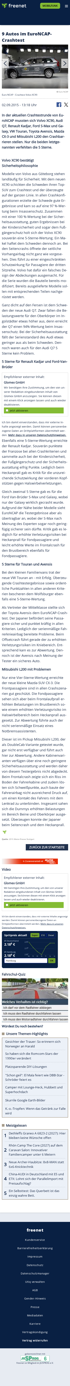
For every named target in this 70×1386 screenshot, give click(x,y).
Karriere (35, 1323)
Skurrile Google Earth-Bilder (25, 1100)
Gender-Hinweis (35, 1298)
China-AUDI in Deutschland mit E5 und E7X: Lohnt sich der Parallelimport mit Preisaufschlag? (36, 1178)
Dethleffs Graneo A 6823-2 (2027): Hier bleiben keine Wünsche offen (37, 1135)
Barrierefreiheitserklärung (35, 1248)
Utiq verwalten (35, 1282)
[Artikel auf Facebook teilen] (59, 104)
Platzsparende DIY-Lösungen (26, 1066)
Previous (5, 63)
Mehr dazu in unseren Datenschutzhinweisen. (37, 435)
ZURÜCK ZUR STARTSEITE (47, 847)
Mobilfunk (50, 5)
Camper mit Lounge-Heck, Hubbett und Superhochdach (34, 1089)
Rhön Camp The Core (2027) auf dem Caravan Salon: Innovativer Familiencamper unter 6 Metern (36, 1150)
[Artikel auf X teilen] (66, 104)
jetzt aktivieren (19, 410)
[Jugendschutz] (35, 1358)
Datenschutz (35, 1265)
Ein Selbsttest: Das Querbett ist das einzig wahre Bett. (34, 1193)
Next (64, 63)
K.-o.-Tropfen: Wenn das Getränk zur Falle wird (35, 1110)
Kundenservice (35, 1240)
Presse (35, 1307)
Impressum (35, 1256)
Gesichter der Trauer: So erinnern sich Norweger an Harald (32, 1043)
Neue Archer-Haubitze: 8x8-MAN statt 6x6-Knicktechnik (36, 1164)
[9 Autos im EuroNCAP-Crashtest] (35, 67)
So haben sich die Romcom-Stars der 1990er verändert (31, 1055)
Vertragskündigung (35, 1332)
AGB (35, 1290)
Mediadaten (35, 1315)
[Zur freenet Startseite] (14, 5)
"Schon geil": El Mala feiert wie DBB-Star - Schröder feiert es (34, 1077)
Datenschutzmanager (35, 1273)
